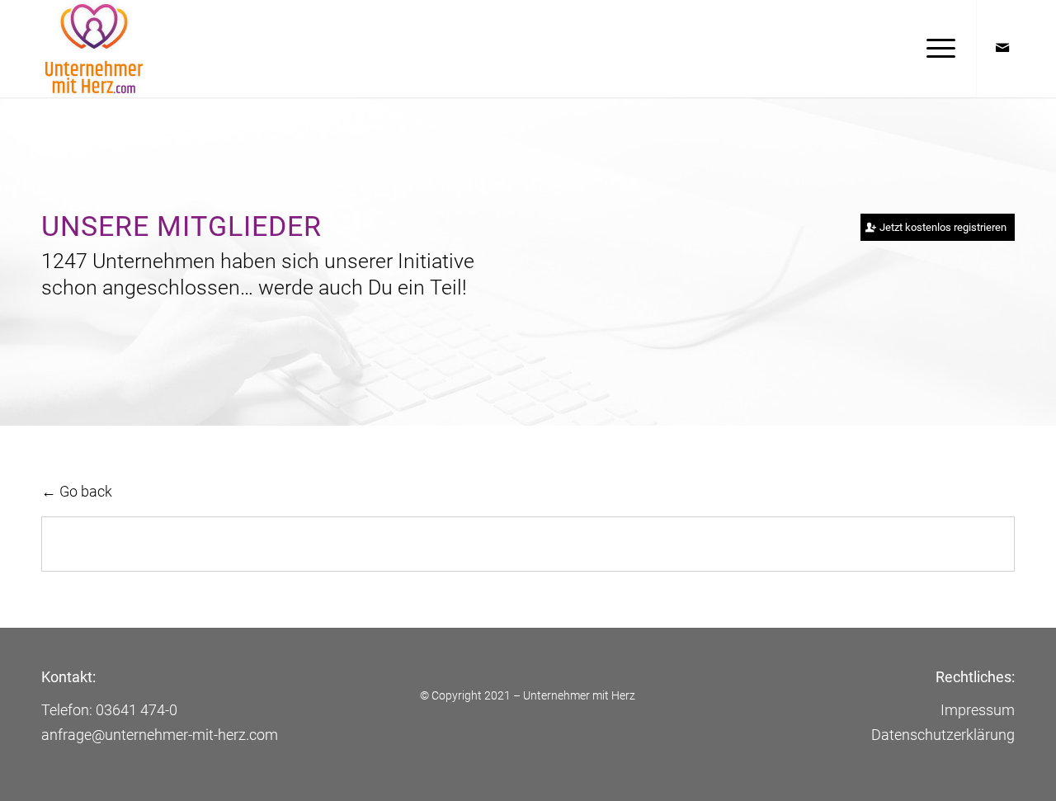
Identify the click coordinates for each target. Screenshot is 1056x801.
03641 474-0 (136, 710)
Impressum (977, 710)
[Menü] (935, 48)
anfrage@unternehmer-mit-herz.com (159, 734)
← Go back (76, 491)
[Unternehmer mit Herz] (111, 48)
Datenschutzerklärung (943, 734)
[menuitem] (935, 48)
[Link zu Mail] (1002, 47)
